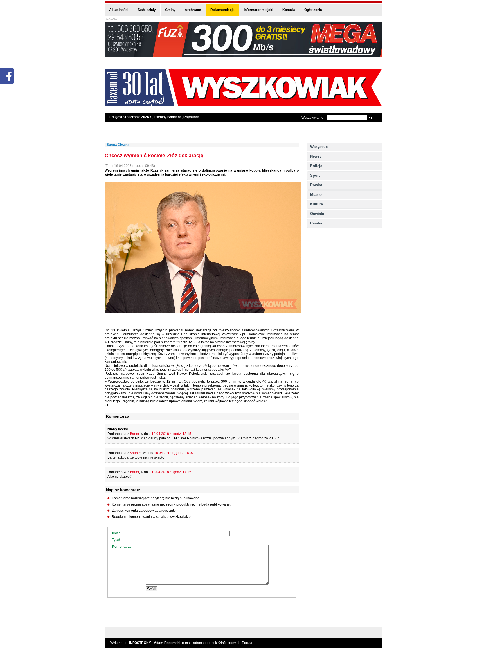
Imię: (116, 533)
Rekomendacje (222, 10)
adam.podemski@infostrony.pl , (217, 643)
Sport (315, 175)
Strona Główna (118, 144)
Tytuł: (116, 540)
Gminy (170, 10)
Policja (316, 166)
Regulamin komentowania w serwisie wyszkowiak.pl (152, 517)
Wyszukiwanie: (313, 118)
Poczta (247, 643)
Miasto (316, 194)
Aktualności (118, 10)
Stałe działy (147, 10)
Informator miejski (258, 10)
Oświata (317, 214)
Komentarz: (121, 547)
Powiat (316, 185)
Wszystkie (319, 147)
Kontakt (288, 10)
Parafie (316, 223)
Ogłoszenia (313, 10)
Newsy (315, 156)
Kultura (316, 204)
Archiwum (193, 10)
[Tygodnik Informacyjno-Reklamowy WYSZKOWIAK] (243, 104)
